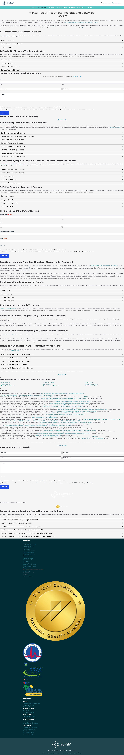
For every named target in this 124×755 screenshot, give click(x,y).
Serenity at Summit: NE (28, 712)
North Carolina (88, 22)
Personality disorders (5, 126)
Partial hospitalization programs (7, 334)
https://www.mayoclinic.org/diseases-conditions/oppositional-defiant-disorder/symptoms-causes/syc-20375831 (69, 430)
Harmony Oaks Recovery (29, 729)
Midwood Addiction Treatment (30, 723)
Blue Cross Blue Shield (96, 265)
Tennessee (81, 22)
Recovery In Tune (27, 706)
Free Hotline (26, 561)
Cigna (112, 265)
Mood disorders (4, 35)
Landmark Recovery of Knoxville (31, 727)
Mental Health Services (29, 551)
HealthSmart (3, 267)
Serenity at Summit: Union (29, 718)
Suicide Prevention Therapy (91, 385)
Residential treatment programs (8, 308)
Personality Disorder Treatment (51, 385)
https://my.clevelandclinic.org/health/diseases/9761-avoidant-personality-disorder (60, 404)
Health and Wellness (28, 546)
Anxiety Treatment (5, 384)
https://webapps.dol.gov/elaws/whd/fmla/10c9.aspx (44, 417)
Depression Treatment (48, 382)
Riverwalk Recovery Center (30, 734)
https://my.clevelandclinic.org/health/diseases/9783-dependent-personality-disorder (63, 406)
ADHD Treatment (5, 382)
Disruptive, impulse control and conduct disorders (12, 164)
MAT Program (26, 549)
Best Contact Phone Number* (7, 231)
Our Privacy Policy (27, 563)
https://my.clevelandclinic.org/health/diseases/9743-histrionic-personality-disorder (69, 403)
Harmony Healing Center (29, 716)
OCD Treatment (47, 384)
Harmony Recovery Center (29, 722)
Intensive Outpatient (28, 547)
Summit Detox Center (28, 732)
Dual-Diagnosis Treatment (29, 544)
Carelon (108, 265)
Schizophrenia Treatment (91, 384)
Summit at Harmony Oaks (29, 730)
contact (53, 27)
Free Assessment (27, 559)
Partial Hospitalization (28, 552)
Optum (23, 267)
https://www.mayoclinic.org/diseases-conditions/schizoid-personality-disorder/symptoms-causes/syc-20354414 (63, 433)
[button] (33, 7)
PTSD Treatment (89, 382)
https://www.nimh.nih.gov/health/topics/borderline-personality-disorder (60, 400)
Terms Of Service (64, 752)
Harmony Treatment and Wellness (31, 703)
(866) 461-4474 (84, 27)
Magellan (29, 267)
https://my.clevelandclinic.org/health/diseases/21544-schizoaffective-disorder (61, 412)
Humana (116, 265)
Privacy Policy (45, 752)
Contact (25, 567)
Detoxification (26, 543)
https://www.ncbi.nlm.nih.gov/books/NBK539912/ (92, 438)
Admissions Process (28, 558)
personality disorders (115, 127)
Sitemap (79, 752)
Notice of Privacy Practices (29, 564)
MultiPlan (18, 267)
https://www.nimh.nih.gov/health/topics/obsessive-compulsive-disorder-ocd (61, 428)
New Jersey (68, 22)
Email (3, 238)
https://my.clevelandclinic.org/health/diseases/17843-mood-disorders (75, 408)
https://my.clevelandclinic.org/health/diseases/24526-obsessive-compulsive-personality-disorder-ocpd (82, 409)
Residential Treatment (28, 554)
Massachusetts (74, 22)
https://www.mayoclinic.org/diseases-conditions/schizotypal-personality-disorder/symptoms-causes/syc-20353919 (69, 436)
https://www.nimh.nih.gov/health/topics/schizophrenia (48, 435)
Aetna (104, 265)
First (1, 84)
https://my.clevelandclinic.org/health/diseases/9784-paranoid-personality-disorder (76, 411)
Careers (71, 752)
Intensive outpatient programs (7, 319)
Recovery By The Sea (28, 705)
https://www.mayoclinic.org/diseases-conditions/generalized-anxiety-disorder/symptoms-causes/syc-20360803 (65, 422)
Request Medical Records (29, 566)
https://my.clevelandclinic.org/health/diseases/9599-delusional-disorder (73, 401)
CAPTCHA (2, 245)
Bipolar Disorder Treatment (8, 385)
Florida (95, 22)
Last (63, 84)
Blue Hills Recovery (28, 710)
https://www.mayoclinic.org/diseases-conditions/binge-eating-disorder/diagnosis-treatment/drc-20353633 (62, 396)
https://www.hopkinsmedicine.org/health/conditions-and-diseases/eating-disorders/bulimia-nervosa (63, 398)
